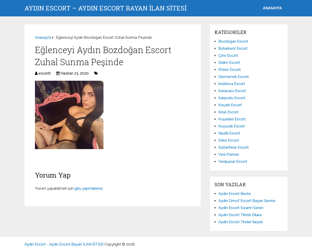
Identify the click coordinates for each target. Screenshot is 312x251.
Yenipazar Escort (232, 161)
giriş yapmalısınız (88, 188)
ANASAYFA (272, 8)
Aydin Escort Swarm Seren (240, 208)
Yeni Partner (228, 154)
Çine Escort (228, 55)
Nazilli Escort (229, 133)
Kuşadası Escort (232, 119)
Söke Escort (228, 140)
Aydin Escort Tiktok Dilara (240, 215)
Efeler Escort (229, 69)
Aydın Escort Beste (234, 193)
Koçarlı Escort (230, 105)
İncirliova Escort (231, 84)
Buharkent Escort (233, 48)
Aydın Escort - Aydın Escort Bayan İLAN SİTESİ (63, 244)
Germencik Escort (233, 77)
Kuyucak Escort (231, 126)
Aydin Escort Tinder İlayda (240, 222)
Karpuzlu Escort (231, 98)
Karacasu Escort (232, 91)
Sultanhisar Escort (233, 147)
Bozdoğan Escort (233, 41)
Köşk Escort (228, 112)
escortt (44, 73)
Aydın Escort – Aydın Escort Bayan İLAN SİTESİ (105, 8)
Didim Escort (229, 62)
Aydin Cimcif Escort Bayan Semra (246, 201)
